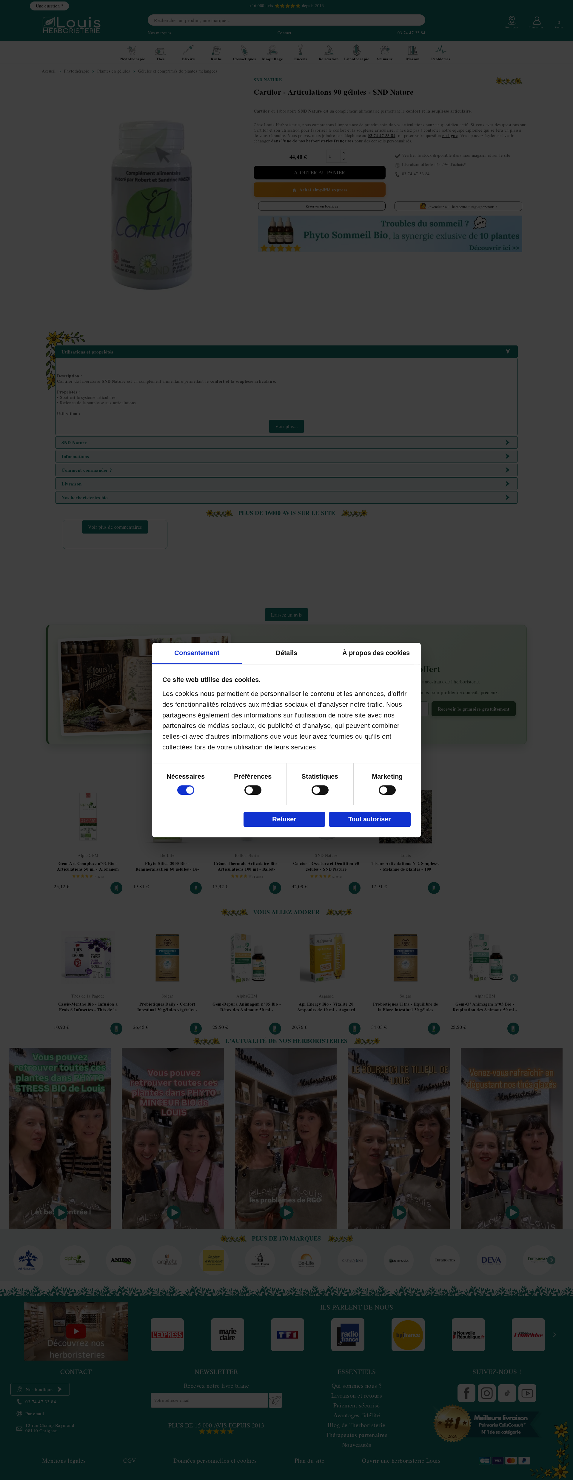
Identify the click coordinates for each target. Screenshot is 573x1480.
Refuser (284, 819)
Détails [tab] (286, 653)
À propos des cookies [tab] (376, 653)
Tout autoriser (369, 819)
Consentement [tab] (196, 653)
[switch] (252, 790)
